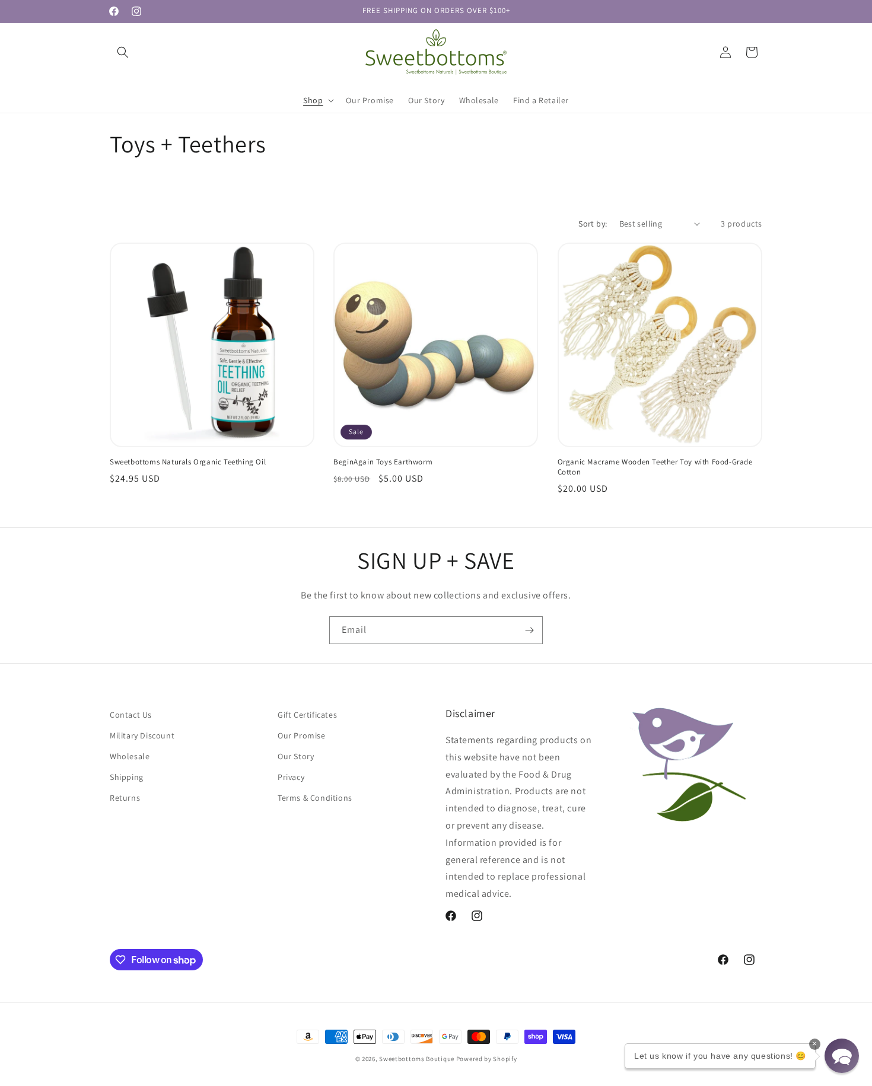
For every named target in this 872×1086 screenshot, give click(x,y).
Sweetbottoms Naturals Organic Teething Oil (188, 462)
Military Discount (142, 735)
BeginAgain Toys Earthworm (382, 462)
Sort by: (592, 223)
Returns (125, 797)
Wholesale (129, 756)
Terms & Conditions (315, 797)
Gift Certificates (307, 714)
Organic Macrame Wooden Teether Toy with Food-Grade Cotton (655, 467)
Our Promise (302, 735)
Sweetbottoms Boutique (416, 1059)
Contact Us (131, 714)
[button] (123, 52)
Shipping (127, 777)
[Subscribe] (529, 630)
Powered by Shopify (486, 1059)
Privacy (291, 777)
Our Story (296, 756)
